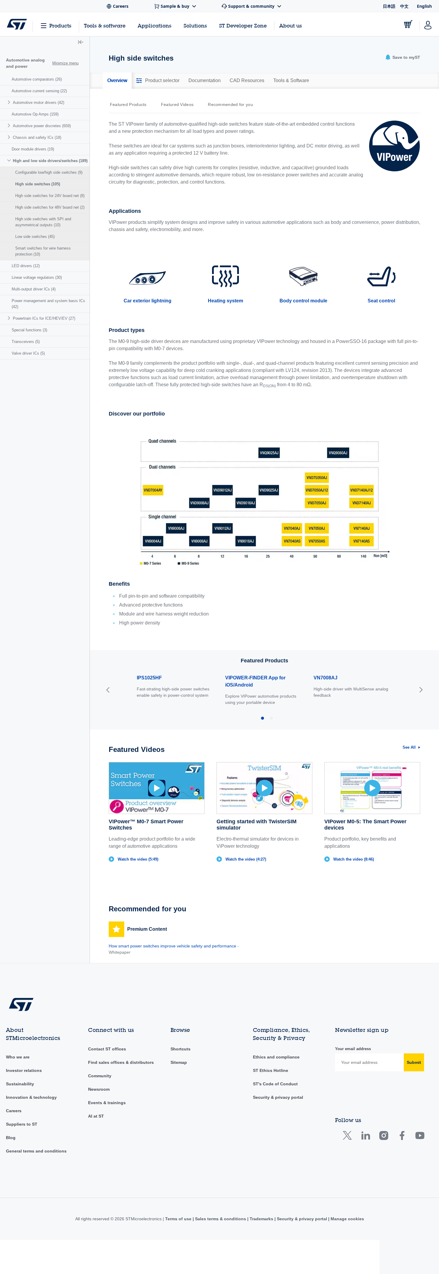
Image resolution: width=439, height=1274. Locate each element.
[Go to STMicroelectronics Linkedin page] (365, 1137)
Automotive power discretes (42, 126)
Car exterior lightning (147, 300)
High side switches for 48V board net (50, 207)
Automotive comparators (37, 79)
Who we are (18, 1057)
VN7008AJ (325, 677)
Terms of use (179, 1218)
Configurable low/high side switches (48, 172)
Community (99, 1075)
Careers (14, 1110)
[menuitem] (45, 79)
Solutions (195, 25)
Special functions (29, 330)
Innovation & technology (31, 1097)
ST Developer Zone (243, 25)
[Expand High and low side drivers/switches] (10, 160)
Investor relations (24, 1070)
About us (290, 25)
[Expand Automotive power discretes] (10, 125)
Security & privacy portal (278, 1097)
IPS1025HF (149, 677)
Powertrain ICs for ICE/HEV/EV (44, 318)
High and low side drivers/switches (50, 161)
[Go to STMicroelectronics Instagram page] (383, 1137)
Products (60, 25)
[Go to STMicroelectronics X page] (348, 1137)
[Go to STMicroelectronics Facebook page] (402, 1137)
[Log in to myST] (428, 24)
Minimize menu (65, 63)
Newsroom (99, 1089)
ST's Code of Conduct (275, 1083)
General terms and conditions (36, 1151)
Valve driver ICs (28, 353)
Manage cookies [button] (346, 1218)
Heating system (225, 300)
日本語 (389, 6)
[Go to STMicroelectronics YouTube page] (420, 1137)
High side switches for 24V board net (50, 195)
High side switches (37, 184)
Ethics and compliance (276, 1057)
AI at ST (96, 1116)
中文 (404, 6)
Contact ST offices (107, 1049)
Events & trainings (107, 1102)
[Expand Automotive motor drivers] (10, 102)
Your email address (353, 1049)
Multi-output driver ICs (34, 289)
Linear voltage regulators (37, 277)
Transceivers (26, 341)
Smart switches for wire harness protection (43, 251)
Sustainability (20, 1083)
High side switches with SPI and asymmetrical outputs (43, 222)
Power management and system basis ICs (48, 304)
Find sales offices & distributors (121, 1062)
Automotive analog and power (25, 63)
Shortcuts (181, 1049)
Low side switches (35, 236)
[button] (81, 42)
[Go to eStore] (408, 24)
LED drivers (26, 266)
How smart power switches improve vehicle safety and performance (172, 946)
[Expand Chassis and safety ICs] (10, 137)
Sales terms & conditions (220, 1218)
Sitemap (179, 1062)
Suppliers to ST (21, 1124)
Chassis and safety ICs (37, 137)
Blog (11, 1137)
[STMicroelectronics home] (17, 24)
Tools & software (104, 25)
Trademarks (261, 1218)
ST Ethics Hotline (270, 1070)
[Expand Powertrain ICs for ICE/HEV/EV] (10, 318)
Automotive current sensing (39, 91)
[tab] (117, 81)
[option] (131, 104)
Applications (154, 25)
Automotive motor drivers (38, 102)
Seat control (381, 300)
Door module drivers (33, 149)
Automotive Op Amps (35, 114)
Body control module (303, 300)
